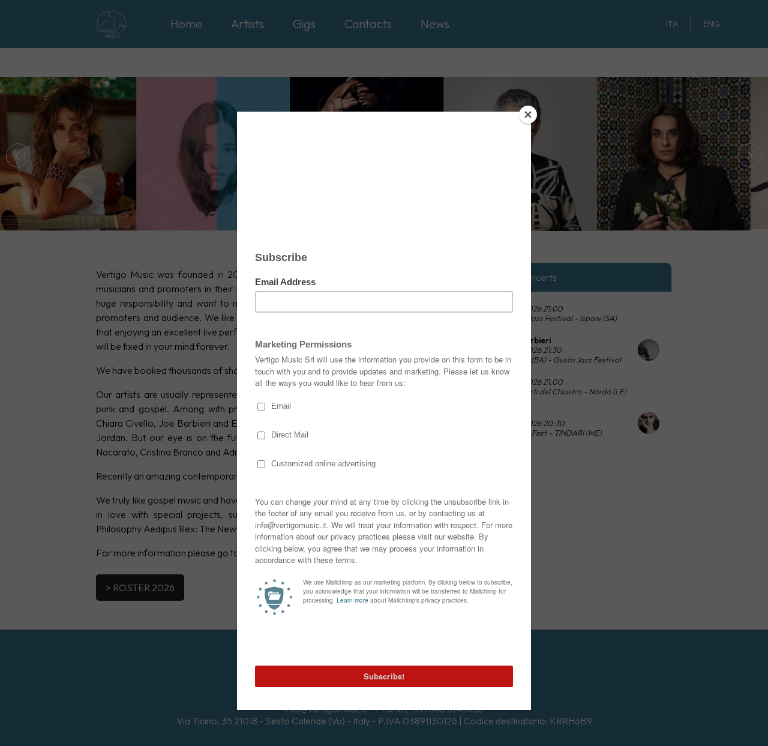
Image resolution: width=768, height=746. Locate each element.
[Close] (528, 115)
